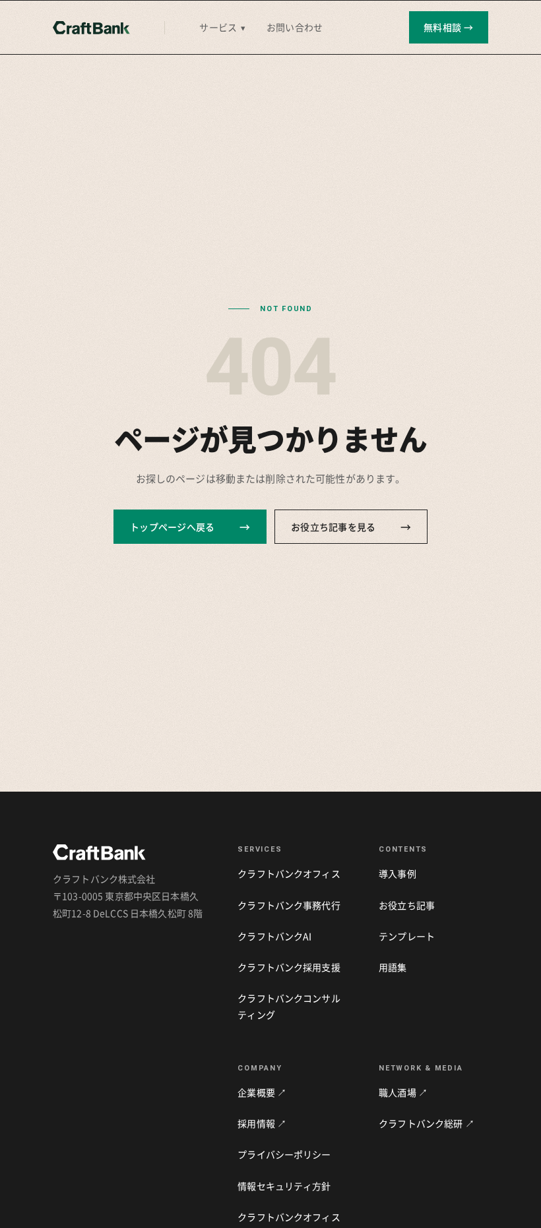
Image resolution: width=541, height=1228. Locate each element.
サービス (222, 27)
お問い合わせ (295, 27)
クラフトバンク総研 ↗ (426, 1123)
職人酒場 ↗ (403, 1092)
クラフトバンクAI (274, 936)
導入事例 (397, 873)
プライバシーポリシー (284, 1154)
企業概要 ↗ (262, 1092)
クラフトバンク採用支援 (289, 967)
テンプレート (407, 936)
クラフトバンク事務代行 (289, 905)
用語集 (392, 967)
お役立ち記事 (407, 905)
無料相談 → (449, 27)
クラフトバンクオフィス (289, 873)
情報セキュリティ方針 (284, 1185)
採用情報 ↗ (262, 1123)
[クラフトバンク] (91, 27)
